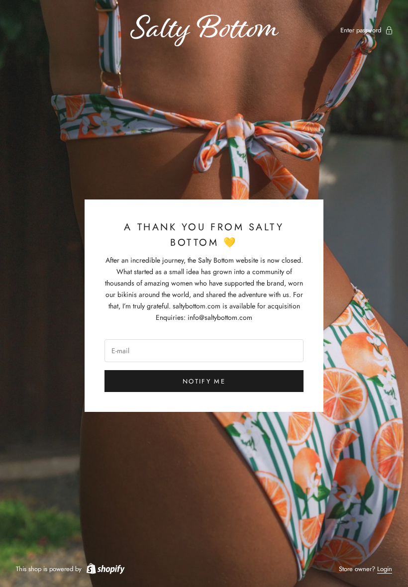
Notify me (204, 381)
